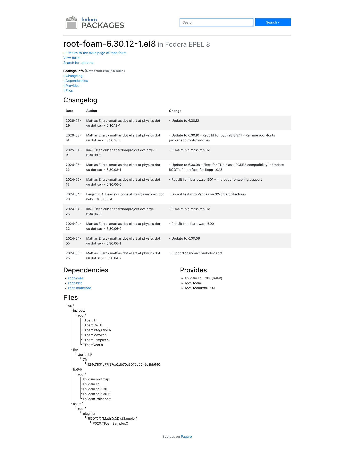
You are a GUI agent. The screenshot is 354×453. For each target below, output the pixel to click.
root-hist (75, 283)
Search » (273, 22)
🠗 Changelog (73, 76)
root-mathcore (79, 288)
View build (71, 58)
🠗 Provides (71, 85)
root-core (75, 278)
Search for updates (78, 63)
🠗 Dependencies (75, 81)
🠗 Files (68, 90)
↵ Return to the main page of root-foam (94, 53)
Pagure (186, 436)
